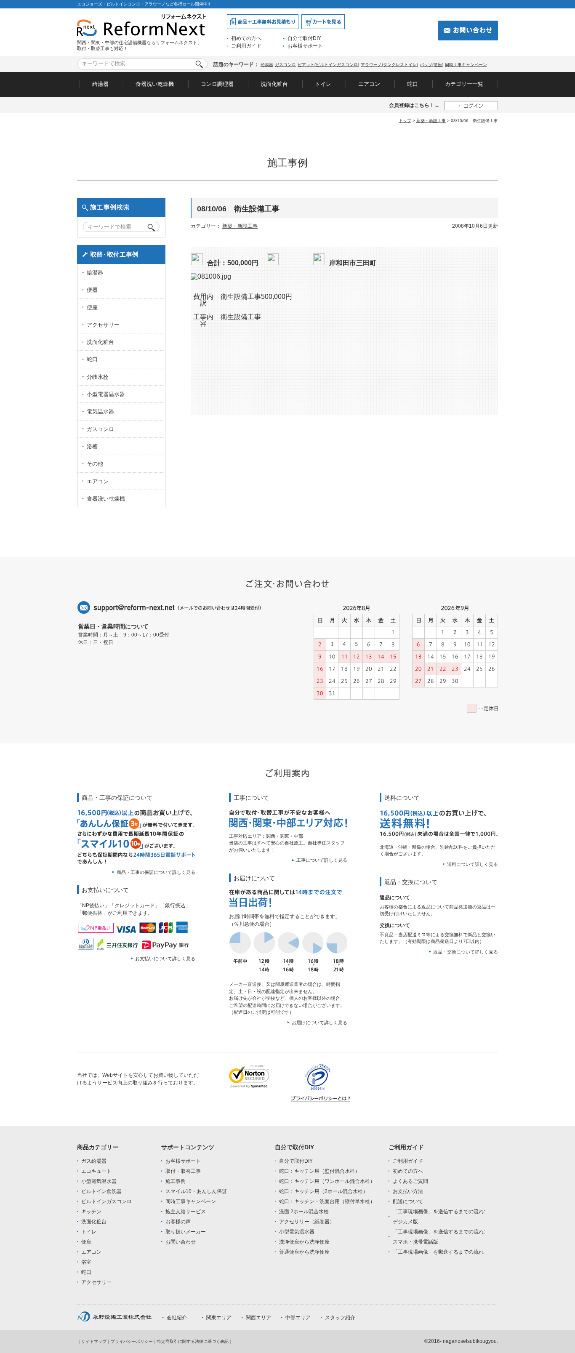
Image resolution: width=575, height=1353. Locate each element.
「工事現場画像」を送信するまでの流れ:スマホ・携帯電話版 (439, 1237)
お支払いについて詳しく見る (165, 958)
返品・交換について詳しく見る (465, 951)
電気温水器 (100, 411)
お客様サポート (305, 46)
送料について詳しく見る (472, 864)
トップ (405, 120)
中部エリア (298, 1318)
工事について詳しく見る (321, 860)
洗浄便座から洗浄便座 (304, 1242)
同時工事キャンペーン (466, 64)
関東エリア (219, 1318)
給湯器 (267, 64)
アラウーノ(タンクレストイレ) (389, 64)
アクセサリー (103, 325)
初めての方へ (246, 38)
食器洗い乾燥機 (155, 84)
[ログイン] (471, 105)
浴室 (86, 1262)
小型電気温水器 (99, 1181)
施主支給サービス (185, 1212)
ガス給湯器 (93, 1161)
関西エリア (258, 1318)
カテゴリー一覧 (464, 84)
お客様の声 (178, 1222)
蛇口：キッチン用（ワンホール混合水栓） (327, 1181)
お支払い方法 (408, 1191)
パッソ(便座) (431, 64)
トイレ (323, 84)
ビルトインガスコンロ (106, 1201)
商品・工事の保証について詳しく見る (156, 872)
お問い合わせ (180, 1242)
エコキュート (96, 1171)
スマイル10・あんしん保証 (196, 1191)
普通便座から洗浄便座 (304, 1252)
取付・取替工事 (183, 1171)
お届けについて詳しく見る (319, 1022)
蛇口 (412, 84)
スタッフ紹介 (340, 1318)
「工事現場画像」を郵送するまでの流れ (438, 1252)
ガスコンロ (285, 64)
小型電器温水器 (106, 394)
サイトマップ (93, 1341)
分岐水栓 (98, 377)
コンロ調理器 (217, 84)
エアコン (369, 84)
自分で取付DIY (304, 38)
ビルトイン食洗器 (101, 1191)
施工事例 (175, 1181)
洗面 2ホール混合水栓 (304, 1212)
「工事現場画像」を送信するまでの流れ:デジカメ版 (439, 1217)
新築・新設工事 (431, 120)
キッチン (91, 1212)
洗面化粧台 (274, 84)
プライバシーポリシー (132, 1341)
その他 (95, 464)
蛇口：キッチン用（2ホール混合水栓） (323, 1191)
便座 (92, 307)
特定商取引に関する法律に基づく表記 (193, 1341)
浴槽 (92, 446)
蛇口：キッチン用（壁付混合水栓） (319, 1171)
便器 (92, 290)
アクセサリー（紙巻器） (307, 1222)
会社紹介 (177, 1318)
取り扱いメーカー (185, 1232)
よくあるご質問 (410, 1181)
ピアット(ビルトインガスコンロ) (328, 64)
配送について (408, 1201)
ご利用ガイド (246, 46)
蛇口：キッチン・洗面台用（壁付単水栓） (327, 1201)
